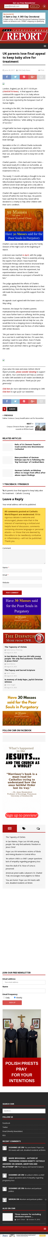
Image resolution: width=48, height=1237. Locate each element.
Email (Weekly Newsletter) (13, 1131)
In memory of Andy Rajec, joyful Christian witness (24, 680)
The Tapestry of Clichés (16, 647)
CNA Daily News (24, 70)
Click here (6, 389)
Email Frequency (10, 994)
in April (26, 255)
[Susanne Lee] (5, 1149)
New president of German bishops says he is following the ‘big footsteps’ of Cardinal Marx (29, 459)
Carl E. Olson (10, 673)
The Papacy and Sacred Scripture (20, 670)
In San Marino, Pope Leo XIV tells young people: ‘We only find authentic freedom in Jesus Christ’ (23, 658)
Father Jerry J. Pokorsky (14, 650)
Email (5, 575)
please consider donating (26, 372)
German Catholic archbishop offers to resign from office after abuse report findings (30, 472)
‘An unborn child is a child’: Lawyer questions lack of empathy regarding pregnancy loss (24, 1177)
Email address (9, 979)
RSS (4, 1135)
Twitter (5, 1127)
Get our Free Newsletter (24, 3)
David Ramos (10, 664)
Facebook (6, 1123)
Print (42, 70)
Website (6, 582)
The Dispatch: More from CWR (24, 638)
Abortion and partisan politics (31, 1199)
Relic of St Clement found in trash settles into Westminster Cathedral (29, 446)
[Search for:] (24, 1111)
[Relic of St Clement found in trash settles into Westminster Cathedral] (8, 447)
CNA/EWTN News (10, 91)
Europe (12, 409)
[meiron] (5, 1200)
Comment (7, 548)
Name (5, 567)
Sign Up (34, 6)
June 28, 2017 (10, 70)
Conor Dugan (10, 685)
